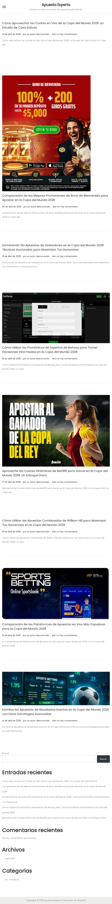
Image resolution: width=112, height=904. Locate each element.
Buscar (5, 753)
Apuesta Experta (56, 4)
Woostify (81, 900)
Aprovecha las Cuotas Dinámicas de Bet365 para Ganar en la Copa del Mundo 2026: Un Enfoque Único (54, 817)
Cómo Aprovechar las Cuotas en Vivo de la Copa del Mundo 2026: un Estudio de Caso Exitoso (49, 781)
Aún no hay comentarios (64, 34)
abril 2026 (10, 858)
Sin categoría (12, 879)
